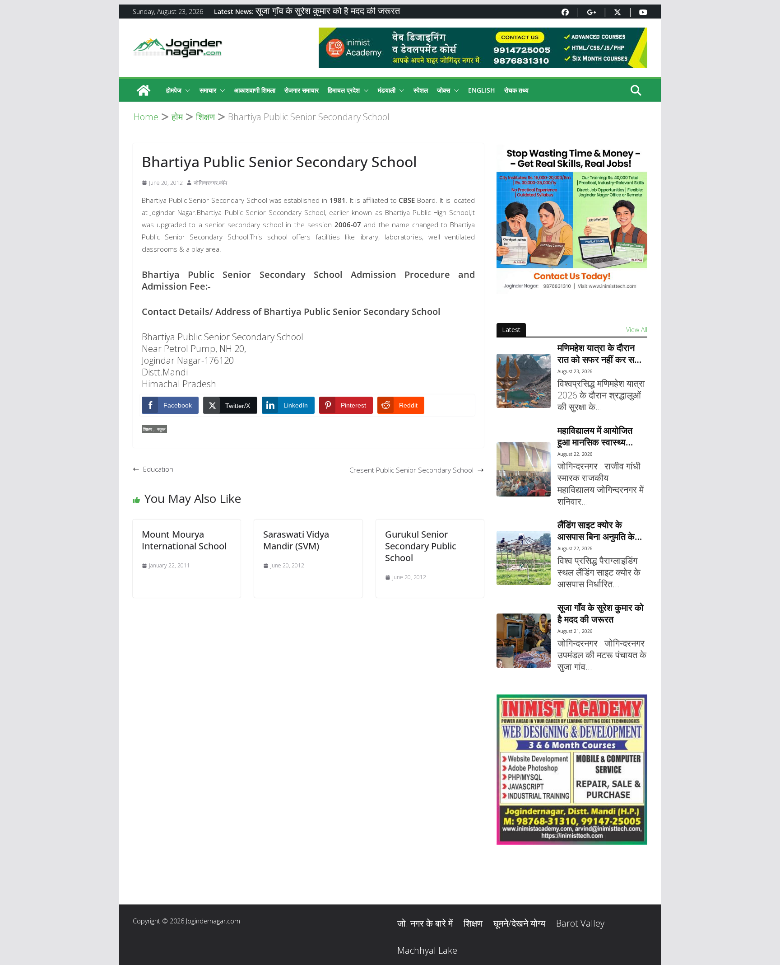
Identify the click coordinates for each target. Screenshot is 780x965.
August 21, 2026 (575, 631)
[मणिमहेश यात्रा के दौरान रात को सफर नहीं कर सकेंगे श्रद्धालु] (524, 381)
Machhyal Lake (427, 950)
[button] (185, 90)
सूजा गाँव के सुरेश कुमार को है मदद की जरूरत (327, 11)
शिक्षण (147, 429)
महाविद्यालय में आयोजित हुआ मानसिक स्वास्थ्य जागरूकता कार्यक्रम (594, 436)
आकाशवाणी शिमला (254, 90)
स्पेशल (420, 90)
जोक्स (443, 90)
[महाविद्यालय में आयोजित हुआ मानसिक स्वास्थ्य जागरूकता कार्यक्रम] (524, 469)
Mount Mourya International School (184, 540)
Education (158, 468)
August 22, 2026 (575, 454)
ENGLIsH (481, 90)
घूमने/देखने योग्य (519, 923)
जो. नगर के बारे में (425, 923)
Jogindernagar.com (213, 921)
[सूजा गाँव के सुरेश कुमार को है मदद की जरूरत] (524, 641)
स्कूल (161, 429)
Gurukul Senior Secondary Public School (420, 546)
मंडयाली (386, 90)
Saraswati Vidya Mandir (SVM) (296, 540)
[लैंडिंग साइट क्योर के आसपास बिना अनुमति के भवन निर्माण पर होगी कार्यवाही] (524, 558)
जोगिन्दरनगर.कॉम (210, 183)
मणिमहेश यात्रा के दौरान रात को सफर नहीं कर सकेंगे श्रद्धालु (601, 353)
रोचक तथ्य (516, 90)
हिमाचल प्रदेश (344, 90)
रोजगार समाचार (301, 90)
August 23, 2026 (575, 371)
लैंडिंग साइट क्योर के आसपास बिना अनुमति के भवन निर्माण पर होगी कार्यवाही (596, 531)
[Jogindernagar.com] (143, 90)
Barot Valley (580, 923)
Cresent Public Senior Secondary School (411, 469)
